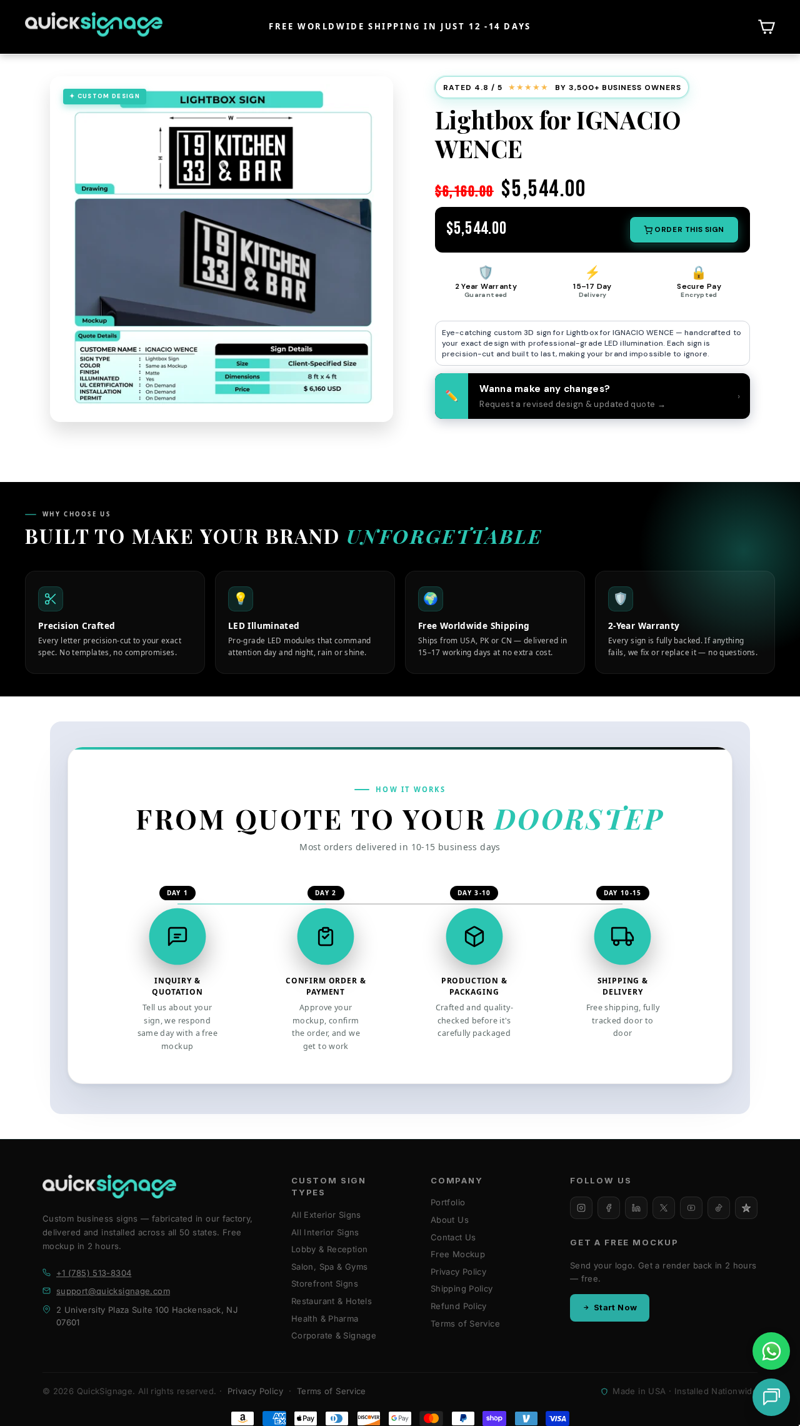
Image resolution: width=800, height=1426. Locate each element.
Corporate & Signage (333, 1335)
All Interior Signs (325, 1232)
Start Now (615, 1307)
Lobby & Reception (329, 1249)
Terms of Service (465, 1323)
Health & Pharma (325, 1318)
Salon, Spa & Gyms (329, 1267)
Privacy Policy (458, 1272)
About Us (450, 1220)
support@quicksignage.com (113, 1291)
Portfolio (448, 1202)
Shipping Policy (462, 1288)
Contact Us (453, 1237)
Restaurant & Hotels (331, 1301)
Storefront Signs (324, 1283)
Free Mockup (458, 1254)
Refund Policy (459, 1306)
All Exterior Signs (326, 1215)
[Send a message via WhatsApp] (771, 1351)
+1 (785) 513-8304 (93, 1273)
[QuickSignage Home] (109, 1186)
